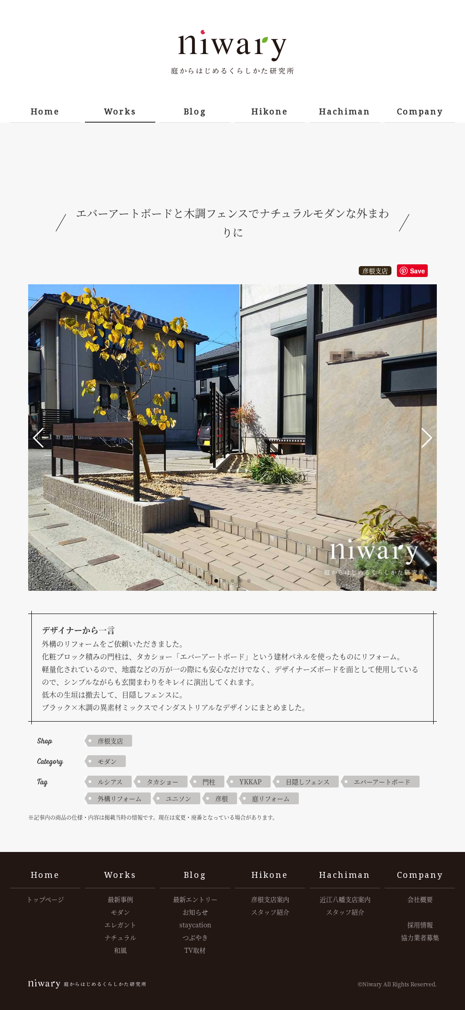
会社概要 (420, 899)
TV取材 (195, 950)
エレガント (120, 924)
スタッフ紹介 (270, 911)
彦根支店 (375, 270)
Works (120, 111)
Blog (195, 111)
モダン (107, 761)
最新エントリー (195, 899)
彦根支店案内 (270, 899)
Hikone (270, 111)
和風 (120, 950)
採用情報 (420, 924)
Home (45, 111)
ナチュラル (120, 937)
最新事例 (120, 899)
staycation (195, 924)
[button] (39, 438)
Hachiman (345, 111)
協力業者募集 (420, 937)
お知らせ (195, 911)
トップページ (45, 899)
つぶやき (195, 937)
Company (420, 111)
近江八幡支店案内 (345, 899)
